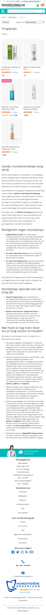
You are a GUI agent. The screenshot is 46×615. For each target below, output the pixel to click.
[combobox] (26, 11)
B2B (22, 530)
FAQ (22, 508)
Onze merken (23, 513)
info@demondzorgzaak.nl (23, 576)
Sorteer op (20, 22)
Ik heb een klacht (22, 504)
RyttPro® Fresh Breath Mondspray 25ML (10, 108)
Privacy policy (23, 539)
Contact (23, 522)
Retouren (22, 500)
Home (4, 17)
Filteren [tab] (6, 22)
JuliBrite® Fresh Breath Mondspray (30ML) (32, 108)
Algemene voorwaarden (23, 534)
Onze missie (22, 526)
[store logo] (13, 5)
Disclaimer (23, 543)
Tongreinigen (12, 17)
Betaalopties (22, 496)
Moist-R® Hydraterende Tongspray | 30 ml (11, 148)
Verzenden (23, 492)
